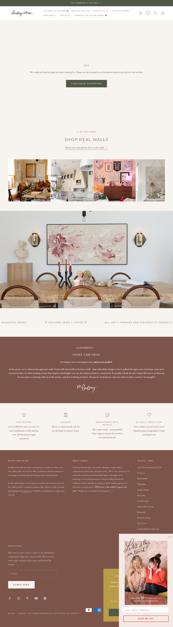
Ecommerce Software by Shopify (59, 613)
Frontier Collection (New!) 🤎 (90, 15)
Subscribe (21, 584)
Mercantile (50, 15)
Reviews (141, 495)
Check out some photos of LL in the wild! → (86, 147)
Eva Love (141, 523)
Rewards (141, 512)
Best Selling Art (81, 11)
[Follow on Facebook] (9, 598)
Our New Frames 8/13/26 (149, 467)
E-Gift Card (143, 501)
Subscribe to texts (145, 506)
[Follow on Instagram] (18, 598)
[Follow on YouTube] (36, 598)
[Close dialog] (170, 536)
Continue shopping (86, 83)
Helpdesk (141, 484)
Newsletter (142, 478)
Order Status (143, 489)
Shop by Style (100, 11)
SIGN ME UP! (146, 619)
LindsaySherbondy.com (148, 529)
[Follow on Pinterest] (27, 598)
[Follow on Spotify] (45, 598)
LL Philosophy (85, 347)
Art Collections (120, 11)
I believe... (65, 15)
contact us (27, 491)
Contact (141, 473)
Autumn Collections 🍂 (56, 11)
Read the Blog (143, 517)
